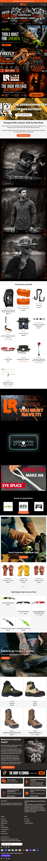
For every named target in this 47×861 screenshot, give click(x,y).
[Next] (45, 506)
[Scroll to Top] (44, 854)
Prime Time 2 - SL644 (8, 580)
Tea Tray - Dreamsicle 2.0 (23, 308)
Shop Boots (5, 658)
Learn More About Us (23, 135)
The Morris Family (28, 823)
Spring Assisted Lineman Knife (23, 628)
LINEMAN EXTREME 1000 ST (35, 732)
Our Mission (27, 821)
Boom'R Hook (39, 305)
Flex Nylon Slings (8, 359)
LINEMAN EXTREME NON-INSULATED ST (12, 732)
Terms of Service (5, 829)
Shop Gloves (23, 557)
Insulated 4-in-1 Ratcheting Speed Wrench (39, 325)
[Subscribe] (21, 844)
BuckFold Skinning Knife (23, 611)
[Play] (23, 408)
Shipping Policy (4, 827)
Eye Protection (7, 183)
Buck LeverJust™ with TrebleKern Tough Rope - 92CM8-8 (8, 383)
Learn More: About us (8, 767)
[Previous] (1, 506)
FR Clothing (7, 229)
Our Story (26, 819)
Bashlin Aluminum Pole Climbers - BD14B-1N (8, 336)
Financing (3, 819)
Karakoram (12, 703)
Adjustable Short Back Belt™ (23, 359)
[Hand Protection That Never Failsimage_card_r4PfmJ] (23, 539)
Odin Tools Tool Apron (23, 333)
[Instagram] (3, 847)
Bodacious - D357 (23, 580)
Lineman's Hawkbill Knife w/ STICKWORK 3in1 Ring (39, 612)
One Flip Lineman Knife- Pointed (8, 628)
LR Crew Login (4, 833)
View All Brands (23, 512)
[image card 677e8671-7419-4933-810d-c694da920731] (23, 163)
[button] (44, 4)
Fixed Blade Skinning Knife (8, 602)
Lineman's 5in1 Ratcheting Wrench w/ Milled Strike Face (38, 360)
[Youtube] (8, 847)
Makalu (35, 703)
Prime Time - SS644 (38, 580)
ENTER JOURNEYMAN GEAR (23, 114)
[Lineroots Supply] (23, 4)
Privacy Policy (4, 821)
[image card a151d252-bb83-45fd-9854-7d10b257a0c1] (23, 210)
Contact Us (3, 831)
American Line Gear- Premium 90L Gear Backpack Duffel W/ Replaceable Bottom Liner (8, 311)
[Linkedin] (6, 847)
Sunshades (7, 276)
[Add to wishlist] (8, 298)
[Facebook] (1, 847)
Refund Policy (4, 823)
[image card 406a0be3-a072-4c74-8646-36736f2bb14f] (23, 256)
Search (2, 825)
